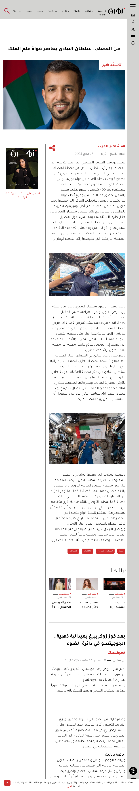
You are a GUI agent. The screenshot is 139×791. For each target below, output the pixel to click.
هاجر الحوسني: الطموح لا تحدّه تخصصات (60, 605)
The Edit (102, 15)
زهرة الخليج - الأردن (112, 154)
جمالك (65, 11)
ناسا (121, 551)
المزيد (69, 786)
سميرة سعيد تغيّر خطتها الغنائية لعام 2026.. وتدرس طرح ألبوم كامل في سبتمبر (87, 605)
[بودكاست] (133, 771)
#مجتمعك (65, 594)
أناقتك (77, 11)
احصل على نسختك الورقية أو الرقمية (22, 195)
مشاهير (89, 11)
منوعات (87, 551)
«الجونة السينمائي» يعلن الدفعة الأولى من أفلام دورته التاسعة (115, 605)
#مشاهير (120, 594)
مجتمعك (52, 11)
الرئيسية (102, 11)
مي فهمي (119, 660)
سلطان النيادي (105, 551)
